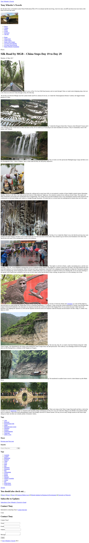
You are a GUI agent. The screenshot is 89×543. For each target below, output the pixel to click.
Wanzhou (6, 428)
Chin (5, 420)
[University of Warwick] (64, 495)
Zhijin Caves (7, 434)
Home (6, 37)
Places (6, 26)
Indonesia (6, 467)
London (6, 456)
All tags (3, 487)
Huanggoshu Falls (9, 423)
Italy (5, 466)
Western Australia (9, 478)
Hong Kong (7, 483)
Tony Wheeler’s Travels (7, 1)
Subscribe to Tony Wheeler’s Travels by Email (13, 502)
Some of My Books (9, 42)
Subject (3, 529)
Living (6, 31)
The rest (6, 34)
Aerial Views (7, 40)
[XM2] (12, 495)
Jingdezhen (13, 410)
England (6, 459)
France (6, 473)
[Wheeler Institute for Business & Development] (42, 495)
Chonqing (70, 303)
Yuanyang (7, 433)
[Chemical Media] (22, 495)
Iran (5, 481)
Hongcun (6, 422)
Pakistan (6, 477)
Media (6, 29)
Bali (5, 470)
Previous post (4, 441)
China (5, 461)
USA (5, 463)
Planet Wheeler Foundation (11, 46)
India (5, 464)
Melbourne (7, 458)
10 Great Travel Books (10, 43)
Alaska (6, 480)
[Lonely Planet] (3, 495)
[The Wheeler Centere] (8, 495)
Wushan (6, 430)
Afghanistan (7, 472)
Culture (6, 28)
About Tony (7, 39)
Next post (11, 441)
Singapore (7, 469)
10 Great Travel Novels (10, 45)
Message (3, 534)
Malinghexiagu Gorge (10, 427)
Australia (6, 455)
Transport (6, 33)
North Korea (7, 484)
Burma (6, 475)
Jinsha (6, 425)
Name (2, 523)
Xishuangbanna (8, 431)
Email (2, 526)
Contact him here (22, 510)
